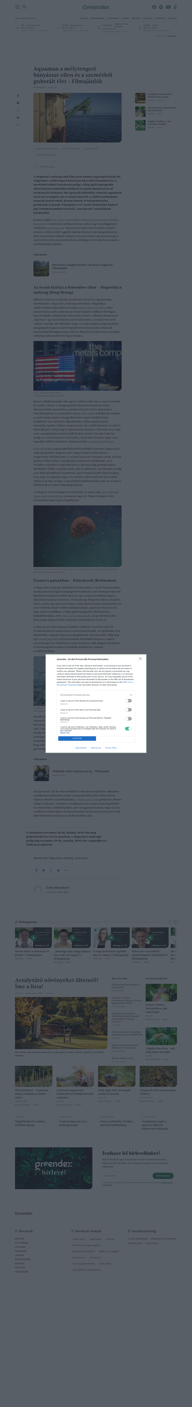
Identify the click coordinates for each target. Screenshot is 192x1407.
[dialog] (96, 703)
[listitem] (96, 695)
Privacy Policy (111, 748)
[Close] (141, 659)
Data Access (96, 748)
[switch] (128, 700)
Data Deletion (81, 748)
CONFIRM (77, 738)
